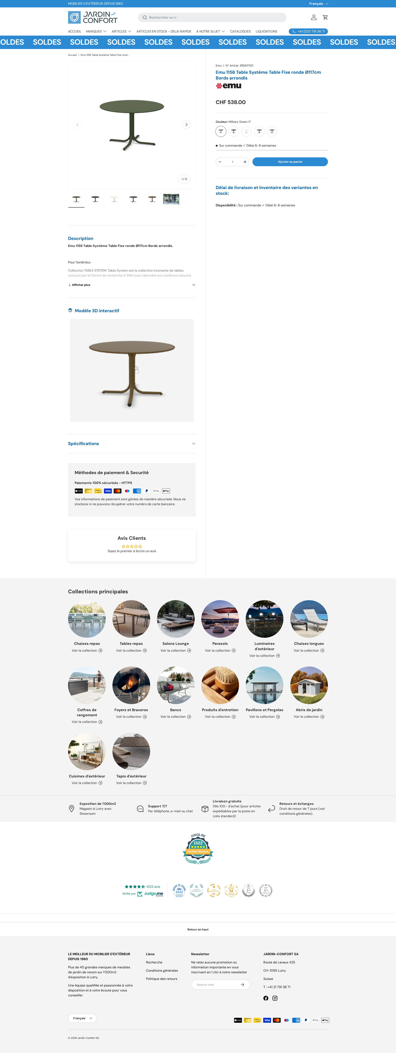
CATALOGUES (240, 31)
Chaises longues (309, 643)
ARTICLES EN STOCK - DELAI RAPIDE (164, 31)
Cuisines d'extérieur (87, 776)
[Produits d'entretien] (220, 685)
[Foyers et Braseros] (131, 685)
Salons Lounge (176, 643)
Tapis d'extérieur (131, 776)
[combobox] (212, 17)
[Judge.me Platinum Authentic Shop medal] (196, 890)
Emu (219, 65)
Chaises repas (87, 643)
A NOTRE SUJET (208, 31)
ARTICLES (119, 31)
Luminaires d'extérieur (265, 646)
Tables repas (131, 643)
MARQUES (94, 31)
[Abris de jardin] (309, 685)
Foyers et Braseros (131, 709)
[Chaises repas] (87, 619)
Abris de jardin (309, 709)
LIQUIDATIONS (266, 31)
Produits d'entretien (220, 709)
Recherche (154, 962)
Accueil (72, 55)
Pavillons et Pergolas (264, 709)
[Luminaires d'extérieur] (264, 619)
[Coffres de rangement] (87, 685)
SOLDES (25, 42)
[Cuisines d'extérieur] (87, 751)
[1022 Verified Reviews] (198, 865)
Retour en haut (198, 929)
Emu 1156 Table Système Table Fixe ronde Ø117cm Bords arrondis (105, 55)
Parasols (220, 643)
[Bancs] (176, 685)
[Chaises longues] (309, 619)
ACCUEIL (74, 31)
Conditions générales (162, 970)
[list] (132, 124)
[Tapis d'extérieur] (131, 751)
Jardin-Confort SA (88, 1038)
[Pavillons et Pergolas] (264, 685)
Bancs (175, 709)
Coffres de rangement (87, 712)
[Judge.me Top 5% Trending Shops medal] (265, 890)
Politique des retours (161, 979)
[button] (325, 17)
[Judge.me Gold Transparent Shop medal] (213, 890)
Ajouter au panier (290, 162)
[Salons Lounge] (176, 619)
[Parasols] (220, 619)
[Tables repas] (131, 619)
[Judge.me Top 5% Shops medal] (248, 890)
